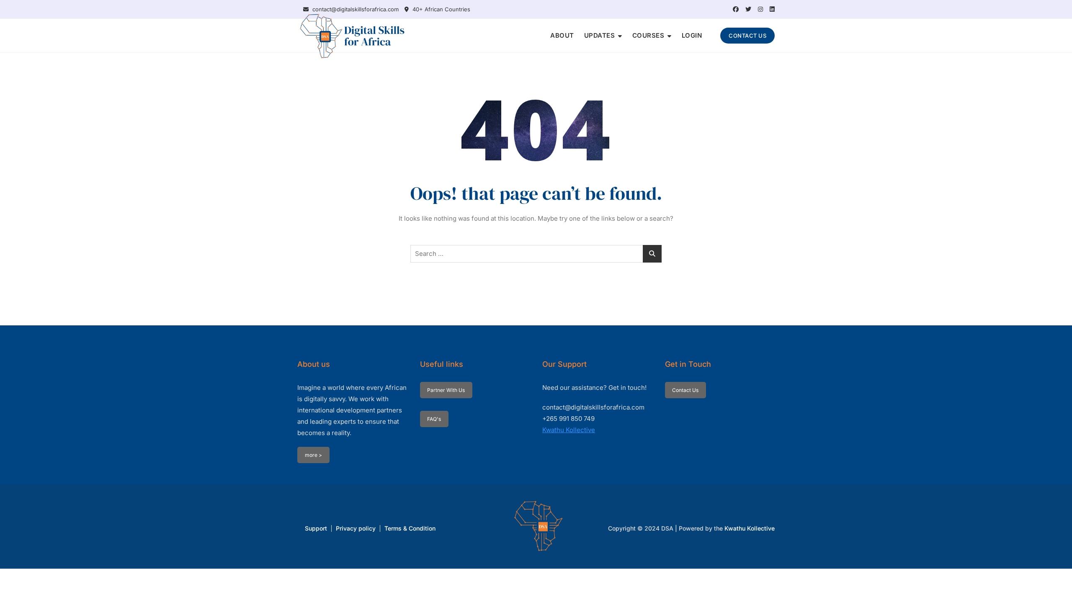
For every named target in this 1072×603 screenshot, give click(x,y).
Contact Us (685, 390)
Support (316, 528)
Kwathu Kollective (568, 430)
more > (313, 455)
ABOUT (562, 35)
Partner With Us (446, 390)
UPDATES (599, 35)
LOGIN (692, 35)
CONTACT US (747, 35)
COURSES (648, 35)
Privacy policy (356, 528)
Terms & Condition (410, 528)
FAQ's (434, 419)
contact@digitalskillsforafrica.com (355, 9)
